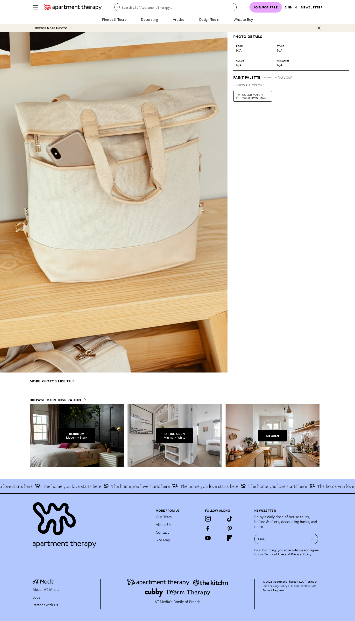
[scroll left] (33, 386)
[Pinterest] (230, 528)
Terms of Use (274, 554)
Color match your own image (255, 96)
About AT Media (46, 589)
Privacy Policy (301, 554)
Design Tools (209, 19)
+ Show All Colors (248, 85)
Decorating (149, 19)
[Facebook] (208, 528)
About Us (163, 524)
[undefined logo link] (73, 7)
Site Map (163, 540)
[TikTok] (230, 519)
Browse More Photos (51, 28)
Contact (162, 532)
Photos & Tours (114, 19)
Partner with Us (45, 605)
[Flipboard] (230, 538)
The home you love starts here (57, 486)
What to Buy (243, 19)
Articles (178, 19)
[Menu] (35, 7)
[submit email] (311, 539)
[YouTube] (208, 538)
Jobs (36, 597)
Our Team (164, 517)
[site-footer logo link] (43, 582)
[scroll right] (316, 386)
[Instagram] (208, 519)
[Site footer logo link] (91, 523)
